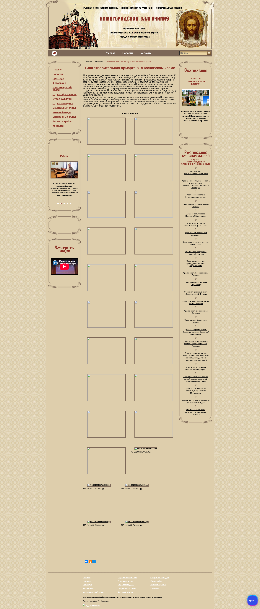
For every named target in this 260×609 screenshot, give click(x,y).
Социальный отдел (64, 108)
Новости (127, 53)
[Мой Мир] (94, 561)
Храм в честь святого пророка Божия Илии (196, 243)
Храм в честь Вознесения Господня (195, 321)
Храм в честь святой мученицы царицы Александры (195, 401)
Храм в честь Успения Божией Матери (195, 205)
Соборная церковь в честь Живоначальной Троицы (195, 293)
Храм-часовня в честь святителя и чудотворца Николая (195, 412)
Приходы (58, 78)
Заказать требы (62, 121)
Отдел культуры (62, 99)
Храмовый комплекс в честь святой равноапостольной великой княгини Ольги (195, 379)
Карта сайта (156, 581)
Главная (110, 53)
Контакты (145, 53)
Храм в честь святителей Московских (196, 234)
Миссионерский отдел (62, 88)
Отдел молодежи (63, 103)
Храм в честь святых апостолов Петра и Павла (195, 224)
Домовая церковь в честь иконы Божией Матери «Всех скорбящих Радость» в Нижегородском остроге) (196, 356)
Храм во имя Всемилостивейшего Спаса (196, 172)
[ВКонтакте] (86, 561)
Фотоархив (59, 83)
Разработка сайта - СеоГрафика (95, 601)
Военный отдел (62, 112)
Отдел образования (65, 94)
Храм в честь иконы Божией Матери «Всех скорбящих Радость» (195, 343)
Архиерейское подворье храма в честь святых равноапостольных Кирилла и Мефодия (196, 184)
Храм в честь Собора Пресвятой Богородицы (195, 215)
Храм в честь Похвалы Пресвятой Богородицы (195, 368)
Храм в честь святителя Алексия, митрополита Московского (195, 390)
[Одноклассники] (90, 561)
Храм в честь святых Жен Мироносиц (195, 283)
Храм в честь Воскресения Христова (196, 312)
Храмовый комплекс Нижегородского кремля (196, 196)
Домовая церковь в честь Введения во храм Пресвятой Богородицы (196, 332)
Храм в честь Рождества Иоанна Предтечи (196, 253)
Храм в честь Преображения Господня (196, 274)
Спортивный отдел (64, 117)
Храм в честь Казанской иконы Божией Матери (195, 302)
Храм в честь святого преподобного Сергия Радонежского (196, 263)
